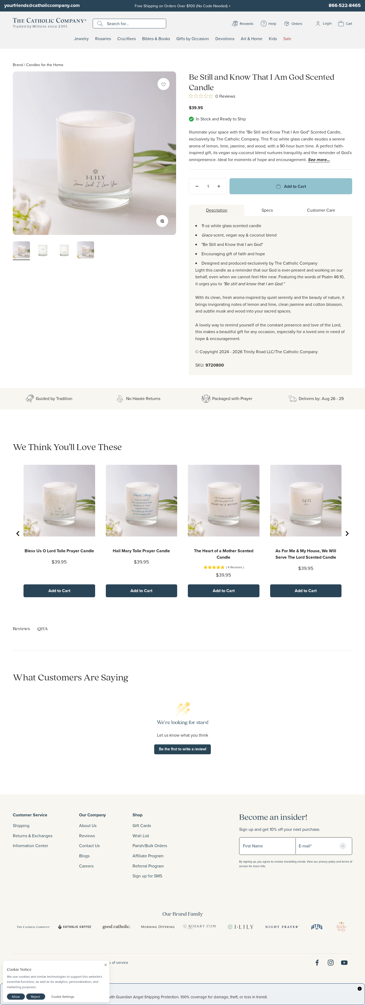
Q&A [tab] (42, 628)
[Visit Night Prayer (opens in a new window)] (282, 927)
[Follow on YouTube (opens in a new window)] (344, 962)
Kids (273, 39)
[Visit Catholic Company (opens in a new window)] (33, 927)
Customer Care (321, 210)
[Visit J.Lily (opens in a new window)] (240, 927)
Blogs (84, 856)
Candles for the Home (44, 64)
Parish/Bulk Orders (150, 845)
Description (216, 210)
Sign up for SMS (147, 876)
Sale (287, 39)
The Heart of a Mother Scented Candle (223, 554)
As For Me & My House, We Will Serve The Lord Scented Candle (305, 554)
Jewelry (81, 39)
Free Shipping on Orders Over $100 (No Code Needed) (183, 6)
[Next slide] (346, 533)
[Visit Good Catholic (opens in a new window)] (116, 927)
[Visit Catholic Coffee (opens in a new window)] (75, 927)
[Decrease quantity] (197, 186)
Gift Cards (142, 825)
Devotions (224, 39)
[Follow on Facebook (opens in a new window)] (317, 962)
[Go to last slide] (18, 533)
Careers (86, 866)
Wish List (141, 836)
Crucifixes (126, 39)
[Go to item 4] (85, 250)
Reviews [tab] (21, 628)
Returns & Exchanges (32, 836)
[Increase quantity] (219, 186)
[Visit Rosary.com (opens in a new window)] (199, 927)
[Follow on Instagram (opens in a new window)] (330, 962)
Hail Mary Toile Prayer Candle (141, 551)
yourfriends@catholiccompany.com (42, 5)
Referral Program (148, 866)
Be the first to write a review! (182, 749)
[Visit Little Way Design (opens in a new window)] (341, 927)
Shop (137, 815)
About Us (87, 825)
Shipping (21, 825)
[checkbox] (163, 84)
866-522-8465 (345, 5)
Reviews (87, 836)
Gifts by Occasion (192, 39)
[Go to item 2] (42, 250)
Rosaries (103, 39)
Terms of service (114, 962)
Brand (18, 64)
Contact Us (89, 845)
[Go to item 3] (64, 250)
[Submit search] (101, 23)
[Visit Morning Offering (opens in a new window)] (157, 927)
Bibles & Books (156, 39)
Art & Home (251, 39)
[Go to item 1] (21, 250)
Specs (267, 210)
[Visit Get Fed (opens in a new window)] (316, 927)
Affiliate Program (148, 856)
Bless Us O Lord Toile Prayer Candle (59, 551)
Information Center (30, 845)
